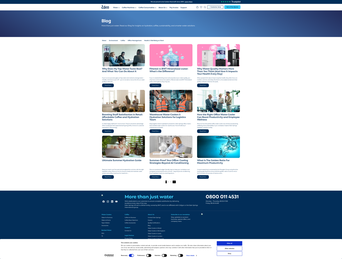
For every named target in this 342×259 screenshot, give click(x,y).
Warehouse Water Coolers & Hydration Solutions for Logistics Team (168, 117)
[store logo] (106, 7)
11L (102, 236)
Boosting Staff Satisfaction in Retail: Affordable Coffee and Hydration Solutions (122, 117)
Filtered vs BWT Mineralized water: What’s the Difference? (169, 70)
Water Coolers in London (155, 236)
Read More (108, 85)
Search (205, 7)
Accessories (105, 226)
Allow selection (229, 248)
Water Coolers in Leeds (154, 234)
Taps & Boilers (106, 223)
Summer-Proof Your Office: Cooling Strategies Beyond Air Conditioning (169, 162)
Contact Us (128, 231)
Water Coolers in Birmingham (156, 231)
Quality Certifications (154, 223)
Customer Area (215, 7)
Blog (149, 226)
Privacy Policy (129, 238)
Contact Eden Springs (154, 218)
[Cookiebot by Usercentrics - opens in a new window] (109, 255)
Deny (229, 253)
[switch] (148, 255)
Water (104, 41)
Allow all (229, 243)
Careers (150, 220)
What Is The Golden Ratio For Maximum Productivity (213, 162)
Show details (190, 255)
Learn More (188, 2)
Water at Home (106, 220)
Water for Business (107, 218)
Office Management (135, 41)
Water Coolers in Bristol (154, 228)
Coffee (123, 41)
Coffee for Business (130, 218)
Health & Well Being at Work (154, 41)
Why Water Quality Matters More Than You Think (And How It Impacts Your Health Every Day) (217, 71)
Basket (197, 7)
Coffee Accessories (130, 223)
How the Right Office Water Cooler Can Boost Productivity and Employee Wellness (218, 117)
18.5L (103, 233)
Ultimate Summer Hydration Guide (121, 160)
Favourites (201, 7)
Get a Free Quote (232, 7)
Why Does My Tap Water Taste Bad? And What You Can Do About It (122, 70)
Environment (113, 41)
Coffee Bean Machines (131, 220)
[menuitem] (116, 8)
